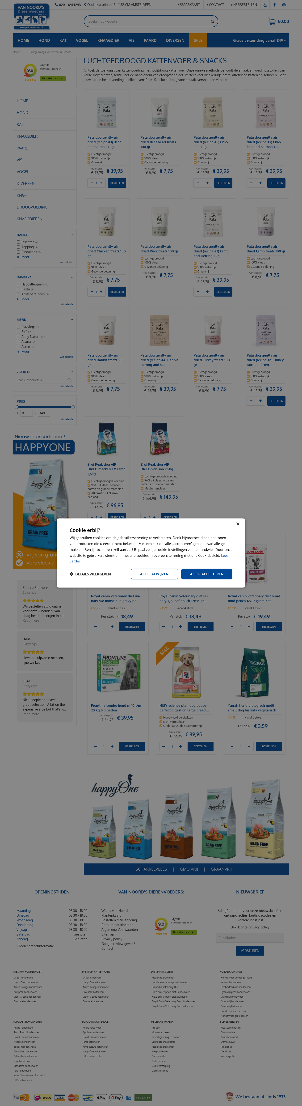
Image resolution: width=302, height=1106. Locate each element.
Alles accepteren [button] (206, 574)
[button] (90, 574)
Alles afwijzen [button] (154, 574)
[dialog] (151, 553)
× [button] (237, 524)
